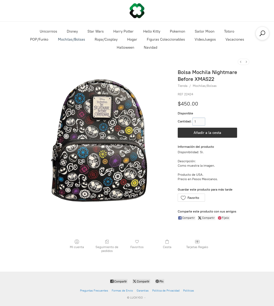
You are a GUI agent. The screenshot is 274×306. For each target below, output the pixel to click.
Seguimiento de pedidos (106, 249)
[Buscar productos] (262, 33)
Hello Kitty (151, 31)
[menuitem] (241, 62)
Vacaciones (234, 39)
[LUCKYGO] (137, 11)
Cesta (167, 247)
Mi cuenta (77, 247)
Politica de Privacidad (166, 290)
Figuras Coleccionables (166, 39)
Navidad (150, 47)
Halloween (125, 47)
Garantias (143, 290)
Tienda (182, 86)
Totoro (229, 31)
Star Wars (95, 31)
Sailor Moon (204, 31)
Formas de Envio (122, 290)
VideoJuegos (205, 39)
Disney (72, 31)
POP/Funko (39, 39)
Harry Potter (123, 31)
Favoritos (137, 247)
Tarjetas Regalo (197, 247)
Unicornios (48, 31)
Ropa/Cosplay (106, 39)
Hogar (132, 39)
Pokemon (177, 31)
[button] (191, 198)
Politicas (188, 290)
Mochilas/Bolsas (71, 39)
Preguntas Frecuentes (94, 290)
